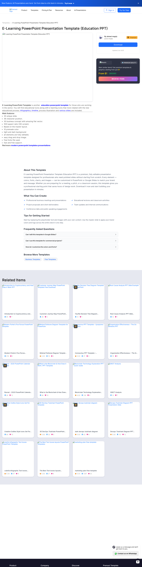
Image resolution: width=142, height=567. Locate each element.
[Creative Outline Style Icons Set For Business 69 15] (18, 405)
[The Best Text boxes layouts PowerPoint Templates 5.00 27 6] (53, 444)
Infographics (25, 110)
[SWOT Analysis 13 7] (124, 364)
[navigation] (60, 10)
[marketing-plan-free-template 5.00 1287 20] (89, 442)
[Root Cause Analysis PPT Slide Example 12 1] (124, 285)
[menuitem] (24, 10)
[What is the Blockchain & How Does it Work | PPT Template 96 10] (53, 366)
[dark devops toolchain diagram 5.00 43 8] (89, 403)
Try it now (69, 3)
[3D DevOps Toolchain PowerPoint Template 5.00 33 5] (53, 405)
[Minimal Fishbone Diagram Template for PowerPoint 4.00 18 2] (53, 326)
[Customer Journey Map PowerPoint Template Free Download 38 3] (53, 287)
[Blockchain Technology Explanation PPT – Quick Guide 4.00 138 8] (89, 366)
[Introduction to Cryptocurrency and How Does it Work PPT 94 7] (18, 287)
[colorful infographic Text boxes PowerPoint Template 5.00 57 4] (18, 444)
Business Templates (33, 259)
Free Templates (50, 259)
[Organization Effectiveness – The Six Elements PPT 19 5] (124, 326)
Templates (6, 23)
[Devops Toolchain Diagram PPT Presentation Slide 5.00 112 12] (124, 405)
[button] (71, 234)
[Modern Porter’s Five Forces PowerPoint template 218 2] (18, 326)
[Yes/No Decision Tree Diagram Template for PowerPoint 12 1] (89, 287)
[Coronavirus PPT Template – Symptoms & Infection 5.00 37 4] (89, 326)
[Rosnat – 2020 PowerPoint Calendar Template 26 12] (18, 366)
